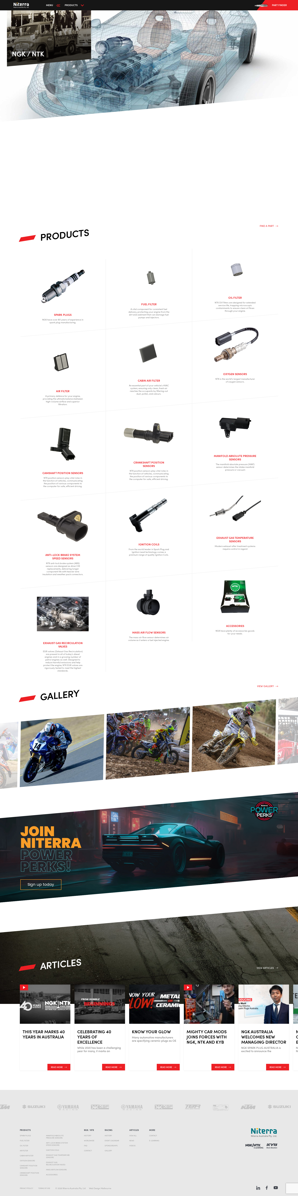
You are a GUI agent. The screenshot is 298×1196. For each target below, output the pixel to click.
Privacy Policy (26, 1188)
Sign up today (41, 884)
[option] (62, 750)
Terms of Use (44, 1188)
